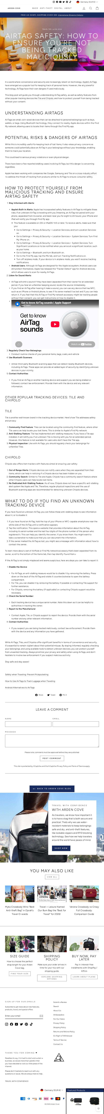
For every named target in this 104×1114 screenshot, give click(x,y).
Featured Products (76, 1090)
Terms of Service (78, 766)
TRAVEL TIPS (46, 29)
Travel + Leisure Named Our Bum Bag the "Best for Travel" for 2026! (52, 910)
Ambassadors (58, 1015)
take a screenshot (17, 538)
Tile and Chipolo (45, 98)
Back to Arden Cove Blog (53, 789)
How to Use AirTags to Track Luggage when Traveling (30, 681)
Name (8, 719)
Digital (58, 8)
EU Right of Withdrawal (62, 1036)
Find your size (20, 974)
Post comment (52, 758)
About (68, 8)
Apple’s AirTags (90, 82)
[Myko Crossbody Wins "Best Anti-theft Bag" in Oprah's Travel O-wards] (19, 894)
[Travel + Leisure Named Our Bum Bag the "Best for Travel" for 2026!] (52, 894)
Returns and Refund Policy (64, 1032)
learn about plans (84, 977)
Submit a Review (60, 1002)
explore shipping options (52, 978)
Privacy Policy (62, 766)
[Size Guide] (19, 944)
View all (52, 877)
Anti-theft (46, 8)
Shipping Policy (59, 1027)
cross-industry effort (87, 173)
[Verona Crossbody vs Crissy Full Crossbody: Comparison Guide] (84, 894)
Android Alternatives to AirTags (19, 687)
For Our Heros (59, 1019)
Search (56, 1006)
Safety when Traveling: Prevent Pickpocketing (26, 674)
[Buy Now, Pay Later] (84, 944)
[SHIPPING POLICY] (52, 944)
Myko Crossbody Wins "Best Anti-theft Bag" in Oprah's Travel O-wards (19, 910)
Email (56, 719)
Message (10, 732)
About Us (57, 1011)
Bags (35, 8)
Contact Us (58, 1044)
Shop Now (61, 848)
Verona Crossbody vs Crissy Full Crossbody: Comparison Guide (84, 910)
